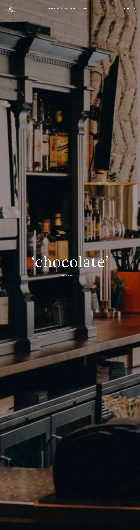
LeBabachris (54, 8)
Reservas (71, 8)
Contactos (87, 8)
